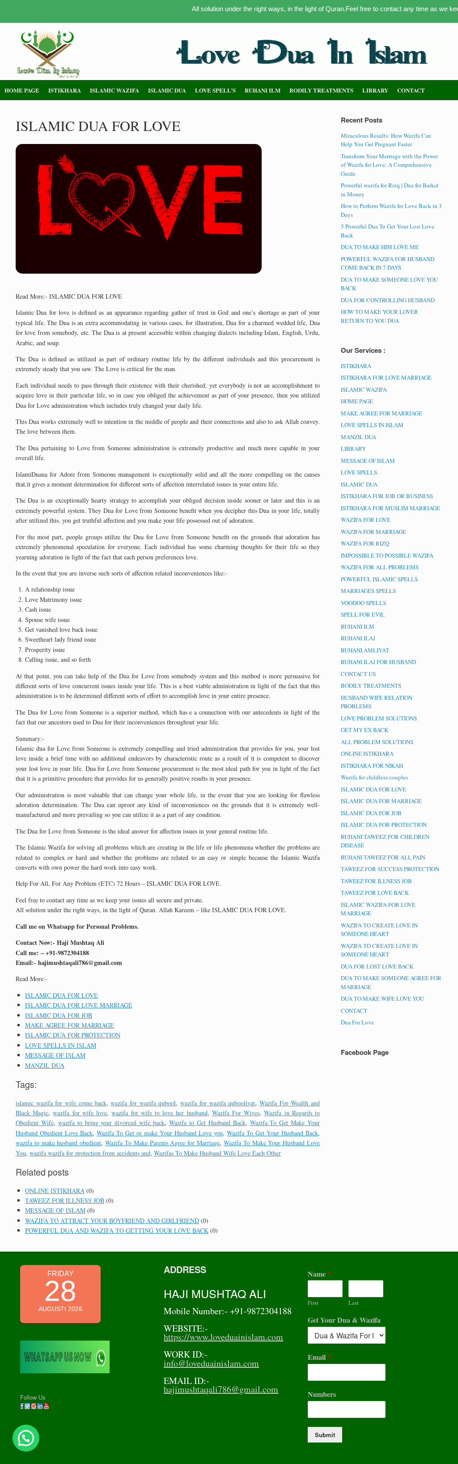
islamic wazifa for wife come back (61, 1103)
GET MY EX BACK (364, 730)
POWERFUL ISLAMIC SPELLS (379, 579)
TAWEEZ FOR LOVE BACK (375, 893)
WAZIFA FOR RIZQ (365, 543)
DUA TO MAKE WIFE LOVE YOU (382, 998)
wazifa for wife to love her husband (159, 1113)
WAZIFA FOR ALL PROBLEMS (380, 567)
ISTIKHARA (64, 90)
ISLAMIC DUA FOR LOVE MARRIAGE (78, 1005)
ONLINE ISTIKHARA (55, 1190)
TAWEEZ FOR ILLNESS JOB (64, 1200)
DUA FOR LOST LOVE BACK (377, 966)
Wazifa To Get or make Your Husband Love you (160, 1133)
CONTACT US (358, 674)
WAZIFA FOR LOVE (365, 520)
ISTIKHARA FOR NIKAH (372, 766)
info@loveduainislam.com (211, 1363)
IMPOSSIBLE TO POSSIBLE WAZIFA (387, 555)
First (313, 1303)
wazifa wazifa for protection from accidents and (90, 1153)
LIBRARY (375, 90)
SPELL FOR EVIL (363, 614)
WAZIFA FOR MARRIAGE (373, 532)
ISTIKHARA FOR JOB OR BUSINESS (387, 496)
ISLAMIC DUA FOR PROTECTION (72, 1035)
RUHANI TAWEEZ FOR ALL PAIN (383, 857)
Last (353, 1303)
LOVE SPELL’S (215, 90)
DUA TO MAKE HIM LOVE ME (380, 247)
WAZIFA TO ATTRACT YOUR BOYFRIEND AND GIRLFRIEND (112, 1220)
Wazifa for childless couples (374, 777)
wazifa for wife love (80, 1113)
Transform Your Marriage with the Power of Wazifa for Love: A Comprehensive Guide (389, 165)
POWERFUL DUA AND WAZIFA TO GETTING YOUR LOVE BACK (116, 1230)
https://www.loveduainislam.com (223, 1337)
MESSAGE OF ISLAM (55, 1055)
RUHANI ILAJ (358, 638)
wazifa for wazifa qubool (143, 1103)
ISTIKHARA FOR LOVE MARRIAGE (386, 377)
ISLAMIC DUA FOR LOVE (61, 995)
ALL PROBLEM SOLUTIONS (377, 742)
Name (319, 1274)
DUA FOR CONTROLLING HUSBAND (388, 300)
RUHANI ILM (262, 90)
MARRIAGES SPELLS (368, 591)
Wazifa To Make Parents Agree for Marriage (162, 1142)
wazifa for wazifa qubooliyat (217, 1103)
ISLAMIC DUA (167, 90)
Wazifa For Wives (235, 1113)
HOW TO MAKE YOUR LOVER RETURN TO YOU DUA (379, 316)
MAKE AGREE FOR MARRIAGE (69, 1025)
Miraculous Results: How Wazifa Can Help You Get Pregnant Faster (386, 139)
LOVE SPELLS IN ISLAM (60, 1045)
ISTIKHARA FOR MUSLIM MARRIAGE (390, 508)
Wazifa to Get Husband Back (207, 1122)
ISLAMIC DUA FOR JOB (58, 1015)
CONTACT (411, 90)
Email (319, 1357)
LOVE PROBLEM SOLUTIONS (379, 718)
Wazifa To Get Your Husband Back (272, 1133)
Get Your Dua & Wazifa (344, 1320)
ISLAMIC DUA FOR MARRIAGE (381, 801)
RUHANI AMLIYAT (365, 650)
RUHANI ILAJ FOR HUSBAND (378, 662)
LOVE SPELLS (359, 472)
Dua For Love (357, 1022)
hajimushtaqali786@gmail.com (221, 1389)
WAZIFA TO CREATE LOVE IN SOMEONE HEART (379, 929)
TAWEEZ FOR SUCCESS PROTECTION (390, 869)
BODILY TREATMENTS (321, 90)
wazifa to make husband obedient (58, 1142)
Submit (325, 1434)
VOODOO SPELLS (363, 603)
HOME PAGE (21, 90)
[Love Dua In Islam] (49, 53)
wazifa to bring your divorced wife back (111, 1122)
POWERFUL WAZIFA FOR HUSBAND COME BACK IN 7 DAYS (387, 263)
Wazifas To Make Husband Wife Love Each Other (217, 1153)
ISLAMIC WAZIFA (114, 90)
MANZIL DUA (44, 1065)
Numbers (322, 1394)
